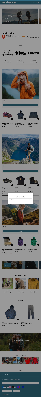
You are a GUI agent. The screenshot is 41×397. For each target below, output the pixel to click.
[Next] (38, 360)
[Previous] (3, 360)
